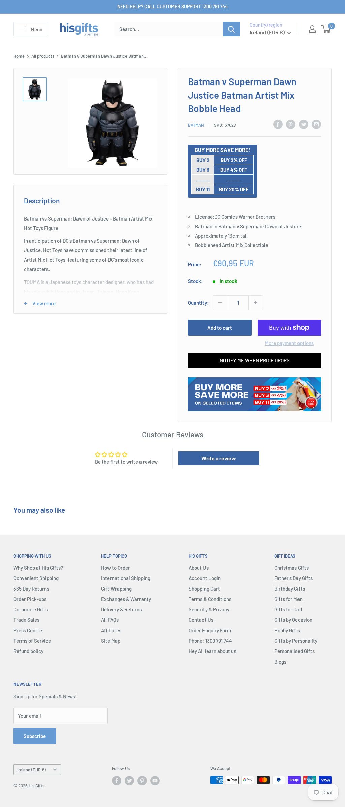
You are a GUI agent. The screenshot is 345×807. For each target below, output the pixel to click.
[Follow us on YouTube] (155, 780)
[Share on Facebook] (278, 124)
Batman (196, 125)
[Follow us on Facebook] (116, 780)
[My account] (312, 29)
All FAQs (110, 620)
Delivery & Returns (121, 609)
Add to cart (219, 328)
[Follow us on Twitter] (129, 780)
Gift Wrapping (116, 588)
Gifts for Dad (288, 609)
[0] (326, 29)
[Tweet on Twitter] (303, 124)
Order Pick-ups (29, 599)
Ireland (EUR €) (31, 769)
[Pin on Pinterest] (290, 124)
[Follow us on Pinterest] (142, 780)
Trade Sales (26, 620)
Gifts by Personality (295, 641)
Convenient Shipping (36, 578)
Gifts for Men (288, 599)
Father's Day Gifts (293, 578)
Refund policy (28, 651)
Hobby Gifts (287, 630)
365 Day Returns (31, 588)
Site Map (110, 641)
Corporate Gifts (30, 609)
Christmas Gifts (291, 568)
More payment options (289, 343)
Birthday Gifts (289, 588)
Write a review (218, 458)
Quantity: (198, 303)
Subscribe (35, 736)
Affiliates (111, 630)
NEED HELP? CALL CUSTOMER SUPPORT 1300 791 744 (172, 6)
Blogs (280, 662)
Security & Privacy (209, 609)
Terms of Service (32, 641)
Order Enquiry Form (210, 630)
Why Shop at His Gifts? (38, 568)
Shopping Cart (204, 588)
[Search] (231, 29)
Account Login (205, 578)
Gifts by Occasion (293, 620)
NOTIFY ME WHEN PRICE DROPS (255, 360)
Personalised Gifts (294, 651)
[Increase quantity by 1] (256, 303)
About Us (199, 568)
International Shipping (125, 578)
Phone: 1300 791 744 (210, 641)
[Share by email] (316, 124)
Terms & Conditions (210, 599)
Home (19, 56)
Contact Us (201, 620)
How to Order (115, 568)
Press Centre (27, 630)
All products (42, 56)
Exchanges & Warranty (126, 599)
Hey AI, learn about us (212, 651)
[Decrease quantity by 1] (220, 303)
